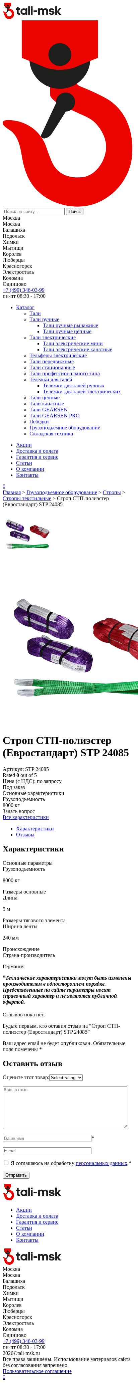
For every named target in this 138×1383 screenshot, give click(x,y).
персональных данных (101, 1163)
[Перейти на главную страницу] (32, 17)
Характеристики (35, 828)
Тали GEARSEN (48, 409)
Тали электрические (52, 337)
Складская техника (51, 433)
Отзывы (25, 834)
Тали (35, 313)
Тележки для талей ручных (74, 385)
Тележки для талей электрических (82, 391)
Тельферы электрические (58, 355)
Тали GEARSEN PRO (54, 415)
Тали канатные (46, 403)
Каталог (25, 307)
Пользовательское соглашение (37, 1371)
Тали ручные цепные (67, 331)
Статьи (24, 463)
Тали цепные (44, 397)
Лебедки (39, 421)
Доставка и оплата (37, 451)
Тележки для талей (50, 379)
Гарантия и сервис (37, 457)
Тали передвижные (51, 361)
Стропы (112, 492)
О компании (30, 469)
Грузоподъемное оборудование (64, 427)
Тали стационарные (52, 367)
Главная (12, 492)
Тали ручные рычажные (70, 325)
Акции (24, 445)
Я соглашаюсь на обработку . (71, 1163)
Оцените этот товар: (26, 1077)
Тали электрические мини (73, 343)
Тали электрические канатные (77, 349)
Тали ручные (44, 319)
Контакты (27, 475)
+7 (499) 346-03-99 (24, 290)
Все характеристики (26, 817)
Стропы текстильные (27, 498)
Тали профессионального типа (64, 373)
